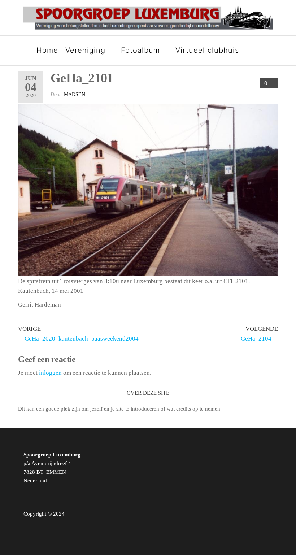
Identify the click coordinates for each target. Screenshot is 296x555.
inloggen (50, 372)
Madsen (74, 94)
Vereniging (85, 50)
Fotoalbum (140, 50)
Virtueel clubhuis (207, 50)
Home (47, 50)
